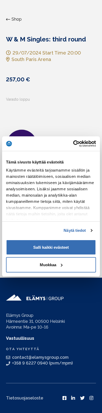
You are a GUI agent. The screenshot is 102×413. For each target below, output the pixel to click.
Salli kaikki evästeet (51, 247)
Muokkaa (48, 265)
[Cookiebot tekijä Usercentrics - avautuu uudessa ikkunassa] (73, 143)
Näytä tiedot (75, 230)
